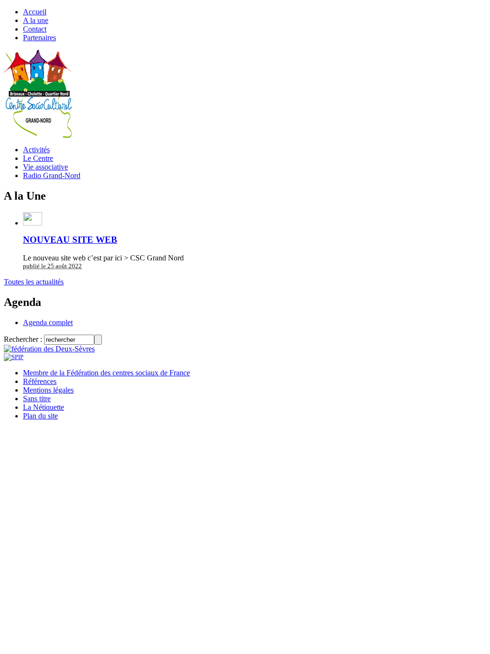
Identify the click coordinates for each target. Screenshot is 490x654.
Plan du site (40, 416)
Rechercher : (23, 339)
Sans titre (37, 399)
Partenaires (39, 38)
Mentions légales (48, 390)
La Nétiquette (43, 407)
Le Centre (38, 158)
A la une (35, 20)
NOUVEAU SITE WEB (70, 240)
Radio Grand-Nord (51, 175)
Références (39, 381)
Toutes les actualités (34, 282)
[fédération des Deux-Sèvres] (49, 349)
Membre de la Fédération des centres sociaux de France (106, 373)
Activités (36, 150)
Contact (34, 29)
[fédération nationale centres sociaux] (13, 357)
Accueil (34, 12)
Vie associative (45, 167)
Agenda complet (48, 322)
